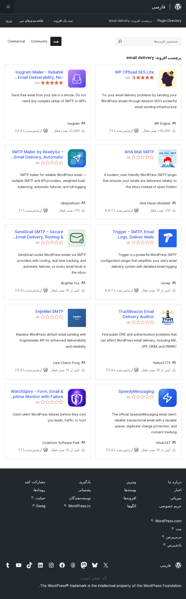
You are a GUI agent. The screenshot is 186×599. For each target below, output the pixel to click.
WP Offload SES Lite (134, 72)
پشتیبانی (84, 490)
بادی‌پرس (172, 545)
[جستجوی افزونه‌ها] (120, 41)
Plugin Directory (169, 20)
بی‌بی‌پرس (171, 537)
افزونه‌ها (130, 498)
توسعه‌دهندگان (80, 498)
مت (176, 529)
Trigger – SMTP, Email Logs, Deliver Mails (133, 234)
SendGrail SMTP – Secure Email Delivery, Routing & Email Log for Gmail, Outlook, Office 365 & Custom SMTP (39, 234)
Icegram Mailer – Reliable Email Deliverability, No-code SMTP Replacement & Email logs (37, 75)
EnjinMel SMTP (49, 311)
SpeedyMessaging (136, 391)
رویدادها (39, 490)
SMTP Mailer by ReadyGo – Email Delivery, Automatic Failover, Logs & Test (37, 154)
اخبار (177, 490)
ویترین (131, 482)
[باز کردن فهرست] (7, 7)
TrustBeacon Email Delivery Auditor (136, 314)
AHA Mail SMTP (139, 151)
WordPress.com (166, 521)
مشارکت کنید (35, 482)
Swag (38, 506)
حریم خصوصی (170, 506)
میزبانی (175, 498)
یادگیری (85, 482)
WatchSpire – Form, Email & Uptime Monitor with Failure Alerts (36, 394)
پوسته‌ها (130, 490)
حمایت (38, 498)
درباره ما (174, 482)
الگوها (131, 506)
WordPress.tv (77, 506)
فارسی (165, 565)
